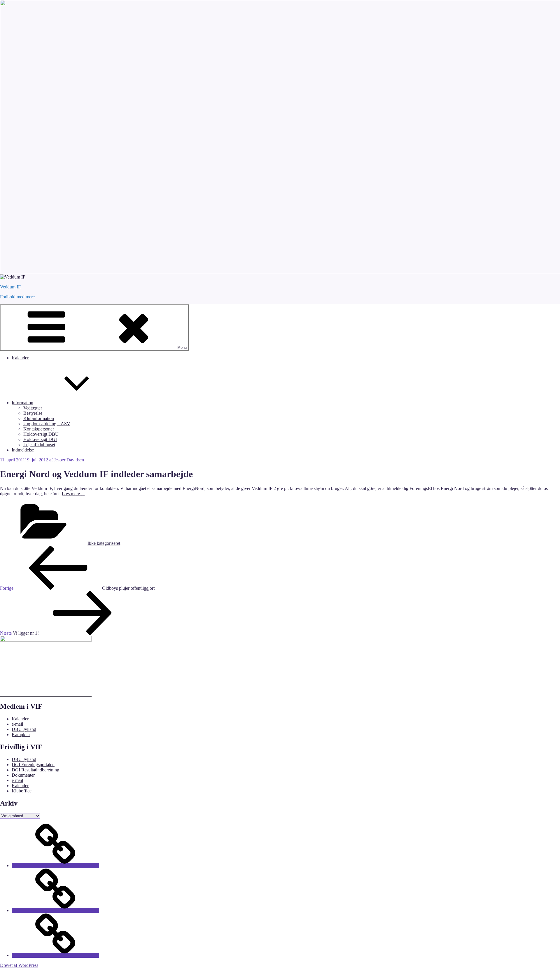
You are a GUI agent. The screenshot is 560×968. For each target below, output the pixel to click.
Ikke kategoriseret (104, 543)
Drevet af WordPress (19, 965)
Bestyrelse (32, 413)
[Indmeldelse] (55, 955)
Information (22, 402)
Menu (182, 347)
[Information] (55, 910)
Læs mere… (73, 493)
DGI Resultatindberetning (35, 769)
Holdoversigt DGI (40, 439)
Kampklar (21, 734)
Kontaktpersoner (38, 428)
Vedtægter (32, 407)
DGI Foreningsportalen (33, 764)
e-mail (17, 724)
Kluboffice (22, 790)
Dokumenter (23, 775)
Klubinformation (38, 418)
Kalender (20, 357)
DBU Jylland (24, 729)
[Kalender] (55, 865)
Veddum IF (10, 286)
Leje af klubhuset (39, 444)
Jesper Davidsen (69, 459)
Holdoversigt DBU (41, 434)
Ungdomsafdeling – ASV (46, 423)
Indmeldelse (23, 449)
